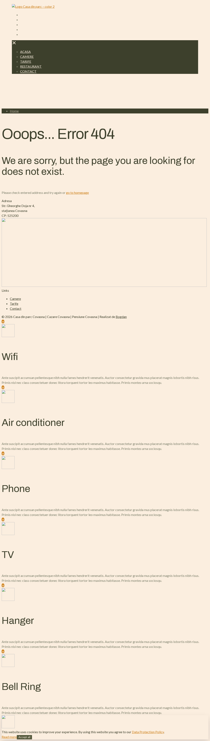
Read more (9, 737)
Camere (15, 299)
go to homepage (77, 192)
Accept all (24, 737)
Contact (15, 308)
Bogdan (121, 317)
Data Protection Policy (148, 732)
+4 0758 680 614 (24, 90)
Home (14, 111)
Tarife (14, 303)
